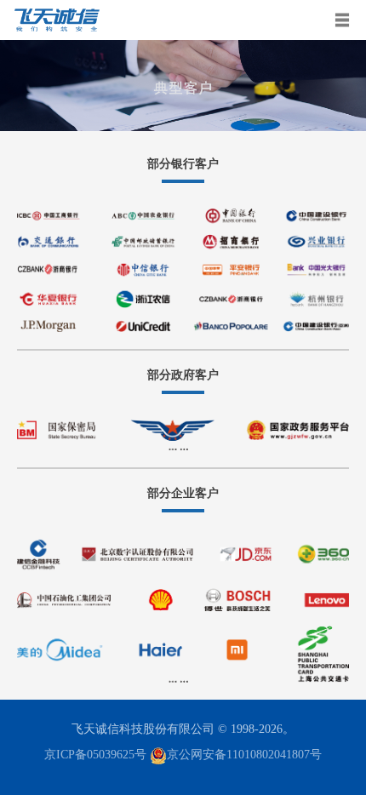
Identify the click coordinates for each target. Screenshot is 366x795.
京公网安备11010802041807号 (244, 754)
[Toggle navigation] (342, 20)
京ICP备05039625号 (95, 754)
